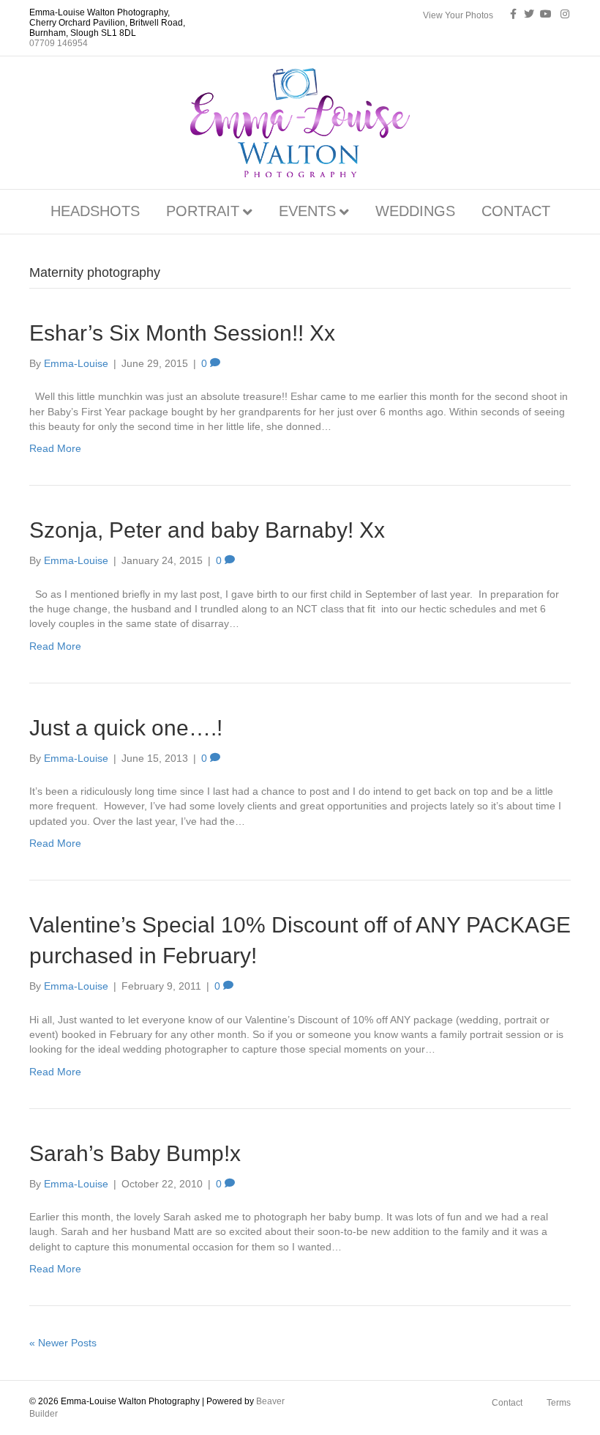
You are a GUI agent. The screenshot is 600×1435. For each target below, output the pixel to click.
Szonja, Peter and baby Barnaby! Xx (207, 530)
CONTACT (515, 211)
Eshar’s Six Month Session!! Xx (182, 333)
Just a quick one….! (125, 728)
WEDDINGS (415, 211)
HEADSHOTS (95, 211)
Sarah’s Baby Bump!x (135, 1153)
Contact (507, 1403)
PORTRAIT (202, 211)
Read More (55, 448)
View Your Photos (458, 15)
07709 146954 (58, 43)
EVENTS (307, 211)
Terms (559, 1403)
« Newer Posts (63, 1343)
